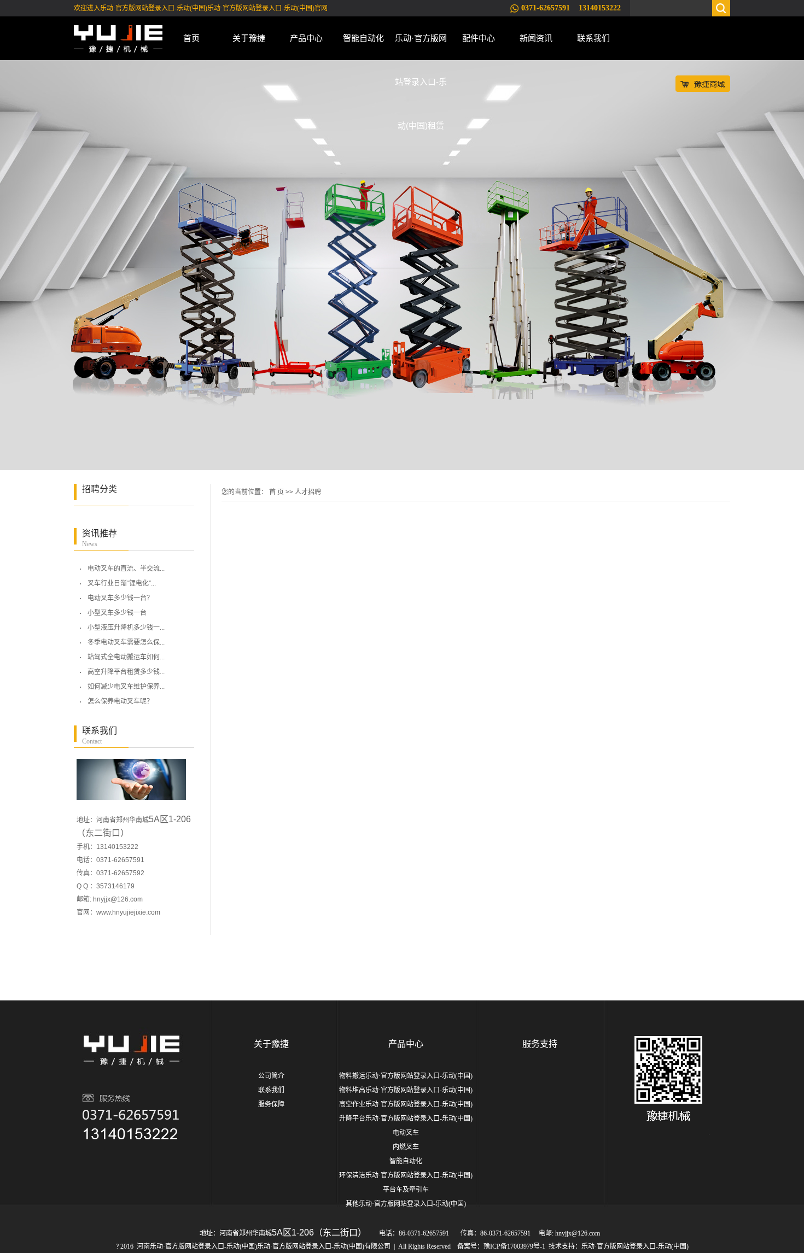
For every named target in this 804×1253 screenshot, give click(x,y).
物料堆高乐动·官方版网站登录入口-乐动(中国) (406, 1090)
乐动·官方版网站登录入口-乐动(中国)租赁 (421, 46)
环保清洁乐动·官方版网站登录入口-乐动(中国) (406, 1175)
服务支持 (539, 1044)
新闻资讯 (536, 38)
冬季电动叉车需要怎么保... (126, 642)
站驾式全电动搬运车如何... (126, 657)
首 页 (276, 492)
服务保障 (271, 1104)
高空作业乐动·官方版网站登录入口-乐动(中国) (406, 1104)
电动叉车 (406, 1133)
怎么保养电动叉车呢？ (120, 701)
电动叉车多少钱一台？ (120, 598)
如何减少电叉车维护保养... (126, 686)
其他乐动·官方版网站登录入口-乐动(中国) (406, 1204)
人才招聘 (308, 492)
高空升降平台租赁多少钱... (126, 672)
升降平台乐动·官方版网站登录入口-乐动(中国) (406, 1118)
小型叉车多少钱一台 (117, 613)
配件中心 (478, 38)
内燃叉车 (406, 1147)
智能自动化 (363, 38)
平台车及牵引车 (406, 1189)
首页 (191, 38)
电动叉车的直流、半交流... (126, 568)
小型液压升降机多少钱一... (126, 627)
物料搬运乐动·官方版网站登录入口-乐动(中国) (406, 1076)
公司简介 (271, 1076)
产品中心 (306, 38)
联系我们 (593, 38)
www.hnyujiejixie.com (128, 912)
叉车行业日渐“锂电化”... (122, 583)
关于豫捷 (248, 38)
